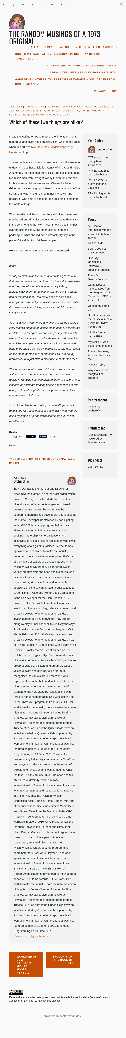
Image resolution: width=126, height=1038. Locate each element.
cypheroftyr (35, 106)
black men (54, 106)
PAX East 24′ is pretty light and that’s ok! (97, 184)
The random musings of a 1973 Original (54, 37)
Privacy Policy (105, 91)
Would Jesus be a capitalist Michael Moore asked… (27, 964)
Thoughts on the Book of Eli (63, 959)
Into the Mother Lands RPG (96, 47)
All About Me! (41, 47)
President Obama (33, 114)
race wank (53, 114)
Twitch (63, 47)
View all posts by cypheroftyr (31, 936)
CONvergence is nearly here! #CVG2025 (98, 161)
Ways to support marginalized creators (98, 374)
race (70, 459)
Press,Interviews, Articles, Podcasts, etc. (83, 72)
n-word (86, 110)
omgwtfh (98, 110)
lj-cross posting (67, 110)
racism (66, 114)
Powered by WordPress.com (63, 1016)
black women (94, 106)
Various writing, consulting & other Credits (82, 65)
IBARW (50, 110)
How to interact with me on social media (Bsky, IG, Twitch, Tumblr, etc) (60, 56)
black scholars (73, 106)
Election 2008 (30, 459)
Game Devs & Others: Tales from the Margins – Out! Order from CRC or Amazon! (65, 81)
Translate (99, 442)
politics (14, 114)
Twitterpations (97, 400)
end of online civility (30, 110)
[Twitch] (14, 4)
